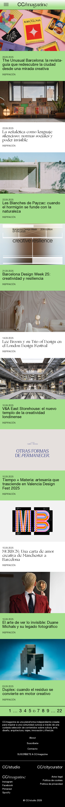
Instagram (7, 782)
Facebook (7, 786)
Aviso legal (57, 777)
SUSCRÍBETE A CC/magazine (32, 755)
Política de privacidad (51, 784)
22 (59, 711)
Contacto (32, 749)
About (32, 738)
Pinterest (7, 789)
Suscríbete (32, 744)
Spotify (6, 793)
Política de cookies (53, 781)
